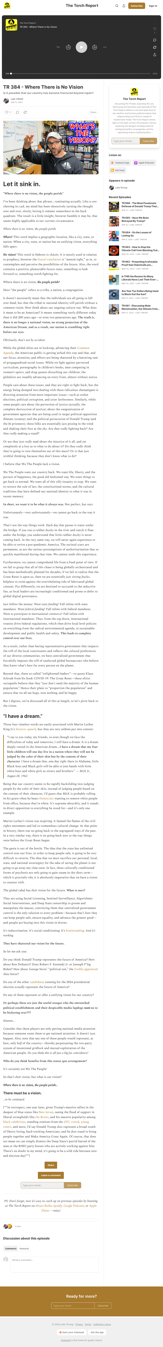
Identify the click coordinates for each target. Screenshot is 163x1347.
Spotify (57, 1206)
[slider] (80, 73)
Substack (66, 1340)
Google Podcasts (74, 1206)
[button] (58, 47)
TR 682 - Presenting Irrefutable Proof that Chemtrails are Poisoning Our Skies (140, 263)
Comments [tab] (10, 1248)
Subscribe (137, 5)
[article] (134, 206)
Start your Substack (73, 1332)
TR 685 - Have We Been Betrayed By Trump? (135, 219)
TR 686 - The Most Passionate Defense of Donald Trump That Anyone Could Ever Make (139, 205)
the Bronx (42, 1117)
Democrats (47, 798)
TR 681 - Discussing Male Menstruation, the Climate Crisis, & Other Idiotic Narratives (140, 307)
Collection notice (102, 1324)
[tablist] (17, 1248)
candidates (37, 982)
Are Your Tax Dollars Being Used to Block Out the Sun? (140, 292)
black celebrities (14, 1122)
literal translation (50, 259)
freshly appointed (86, 969)
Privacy (79, 1324)
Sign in (153, 5)
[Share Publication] (124, 6)
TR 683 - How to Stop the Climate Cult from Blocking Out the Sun (139, 249)
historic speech (26, 729)
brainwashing (75, 930)
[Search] (117, 6)
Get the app (97, 1332)
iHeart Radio (43, 1206)
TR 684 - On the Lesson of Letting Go (136, 234)
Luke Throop (17, 99)
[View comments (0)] (154, 40)
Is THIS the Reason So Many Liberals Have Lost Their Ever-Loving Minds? (139, 278)
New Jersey (46, 1112)
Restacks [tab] (24, 1248)
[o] (114, 206)
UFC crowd (71, 1122)
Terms (88, 1324)
